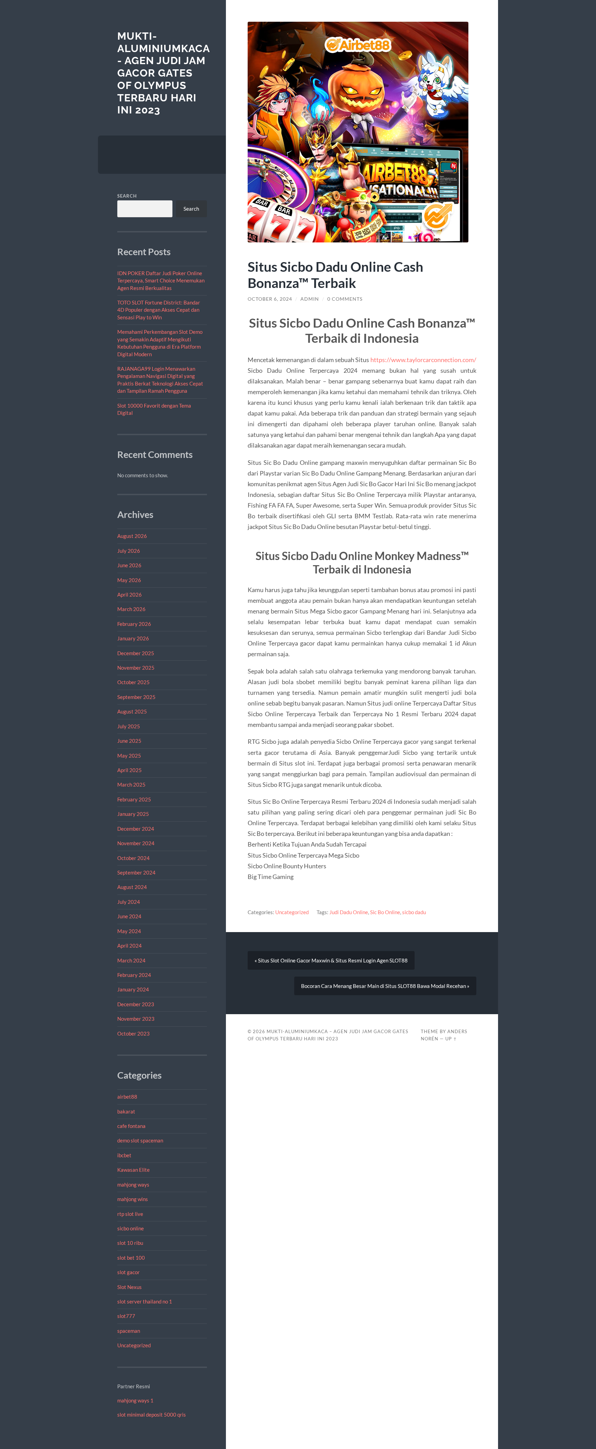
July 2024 (128, 902)
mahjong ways (133, 1184)
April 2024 (129, 945)
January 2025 (133, 814)
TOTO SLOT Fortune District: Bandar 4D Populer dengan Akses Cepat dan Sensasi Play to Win (158, 309)
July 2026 (128, 551)
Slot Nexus (129, 1287)
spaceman (128, 1331)
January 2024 (133, 989)
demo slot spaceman (140, 1140)
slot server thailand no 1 (144, 1301)
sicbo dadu (414, 912)
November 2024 (136, 843)
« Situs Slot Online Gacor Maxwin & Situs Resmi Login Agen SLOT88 (331, 960)
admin (309, 299)
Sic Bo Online (385, 912)
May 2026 (129, 580)
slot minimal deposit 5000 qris (151, 1414)
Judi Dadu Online (348, 912)
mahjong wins (132, 1199)
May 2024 (129, 931)
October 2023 (133, 1033)
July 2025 (128, 726)
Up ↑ (451, 1038)
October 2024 (133, 858)
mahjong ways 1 (135, 1400)
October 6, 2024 (270, 299)
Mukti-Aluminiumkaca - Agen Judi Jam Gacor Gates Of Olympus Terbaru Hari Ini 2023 (163, 73)
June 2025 (129, 741)
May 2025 (129, 755)
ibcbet (124, 1155)
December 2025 (135, 653)
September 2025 (136, 697)
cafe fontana (131, 1126)
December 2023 (135, 1004)
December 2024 (135, 829)
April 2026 (129, 594)
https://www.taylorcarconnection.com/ (423, 359)
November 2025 (136, 667)
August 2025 (132, 711)
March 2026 (131, 609)
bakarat (126, 1111)
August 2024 (132, 887)
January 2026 (133, 638)
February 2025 (134, 799)
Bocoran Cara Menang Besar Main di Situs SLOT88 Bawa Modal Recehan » (385, 986)
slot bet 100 (131, 1258)
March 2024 (131, 960)
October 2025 (133, 682)
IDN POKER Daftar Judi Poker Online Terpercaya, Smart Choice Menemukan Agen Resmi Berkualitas (161, 280)
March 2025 (131, 784)
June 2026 (129, 565)
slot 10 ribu (130, 1243)
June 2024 (129, 916)
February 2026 (134, 624)
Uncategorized (134, 1345)
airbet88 (127, 1096)
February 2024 (134, 975)
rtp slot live (130, 1214)
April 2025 (129, 770)
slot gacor (128, 1272)
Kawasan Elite (133, 1170)
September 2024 (136, 872)
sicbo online (130, 1228)
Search (127, 196)
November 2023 (136, 1019)
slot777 (126, 1316)
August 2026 (132, 536)
